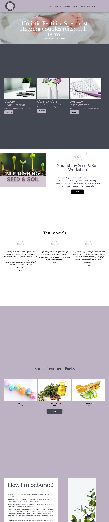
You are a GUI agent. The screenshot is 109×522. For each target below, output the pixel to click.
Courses (82, 6)
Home (50, 6)
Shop (88, 6)
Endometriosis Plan (88, 403)
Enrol (77, 191)
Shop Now (54, 411)
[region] (54, 96)
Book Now (9, 112)
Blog (93, 6)
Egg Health (21, 403)
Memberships (67, 6)
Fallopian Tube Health (54, 403)
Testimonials (58, 6)
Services (75, 6)
